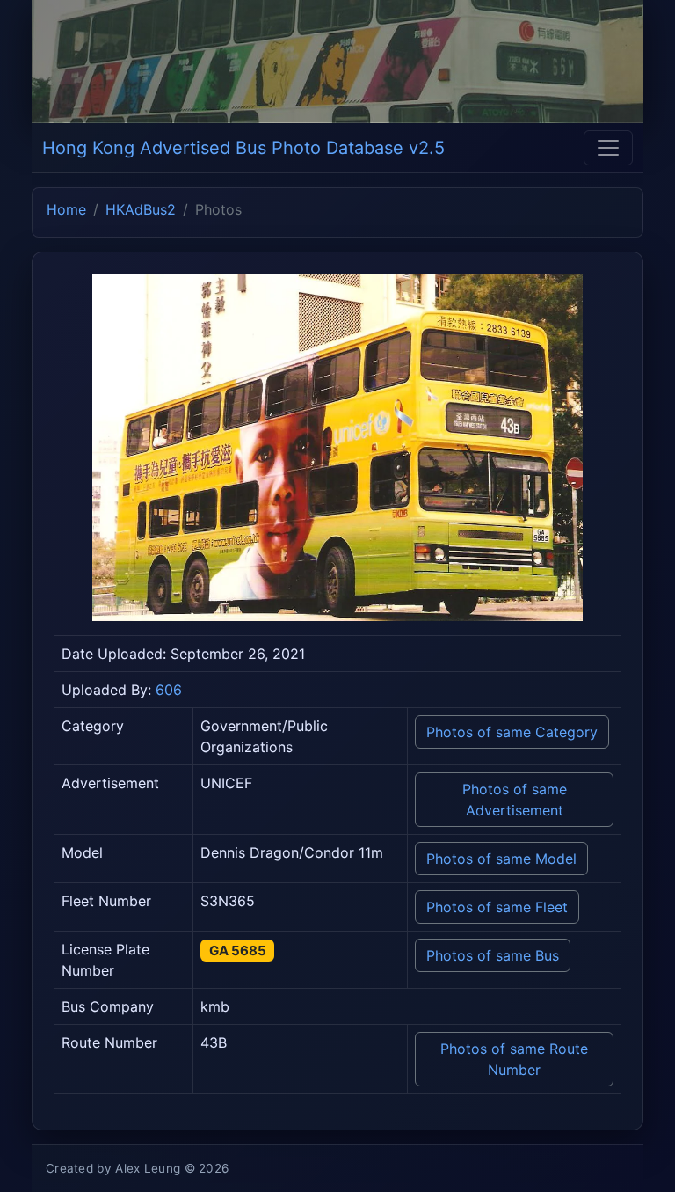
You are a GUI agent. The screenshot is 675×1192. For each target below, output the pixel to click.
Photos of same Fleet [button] (497, 907)
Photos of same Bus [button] (492, 955)
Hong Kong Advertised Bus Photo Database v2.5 (243, 147)
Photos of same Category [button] (512, 732)
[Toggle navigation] (608, 147)
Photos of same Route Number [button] (514, 1059)
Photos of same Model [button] (501, 858)
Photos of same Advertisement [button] (514, 799)
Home (66, 209)
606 (169, 689)
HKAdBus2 (140, 209)
